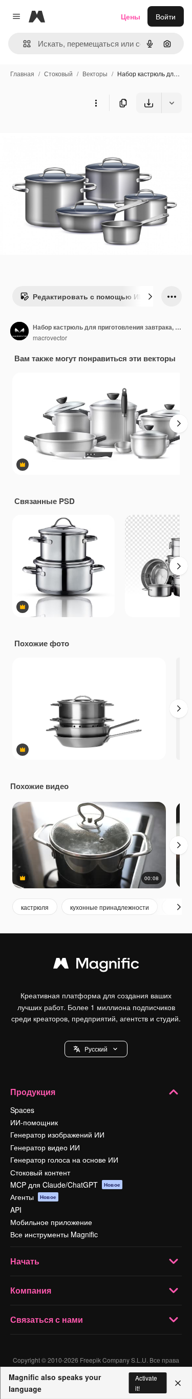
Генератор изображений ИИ (57, 1134)
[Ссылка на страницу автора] (19, 332)
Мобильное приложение (51, 1222)
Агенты (33, 1197)
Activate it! (146, 1382)
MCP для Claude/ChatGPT (65, 1184)
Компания (30, 1290)
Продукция (32, 1092)
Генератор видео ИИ (45, 1147)
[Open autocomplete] (23, 44)
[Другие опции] (96, 103)
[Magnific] (96, 965)
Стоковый (58, 73)
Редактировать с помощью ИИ (88, 296)
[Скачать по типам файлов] (171, 103)
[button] (96, 1049)
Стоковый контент (40, 1172)
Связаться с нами (46, 1319)
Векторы (95, 73)
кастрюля (35, 907)
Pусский (96, 1048)
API (16, 1210)
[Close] (178, 1383)
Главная (22, 73)
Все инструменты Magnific (54, 1234)
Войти (166, 16)
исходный (68, 137)
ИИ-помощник (34, 1122)
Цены (130, 16)
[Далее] (150, 296)
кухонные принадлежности (109, 907)
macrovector (50, 337)
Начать (24, 1261)
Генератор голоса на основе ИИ (64, 1159)
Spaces (22, 1110)
